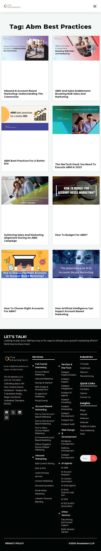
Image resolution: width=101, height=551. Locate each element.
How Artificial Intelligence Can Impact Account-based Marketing (74, 311)
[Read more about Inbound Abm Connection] (24, 60)
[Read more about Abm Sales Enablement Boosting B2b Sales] (76, 60)
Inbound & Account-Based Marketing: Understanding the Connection (23, 93)
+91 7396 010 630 (16, 370)
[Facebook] (6, 412)
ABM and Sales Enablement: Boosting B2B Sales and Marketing (73, 93)
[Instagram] (6, 417)
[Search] (93, 458)
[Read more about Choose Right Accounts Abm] (24, 276)
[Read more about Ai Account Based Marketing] (76, 276)
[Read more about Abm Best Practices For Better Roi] (24, 130)
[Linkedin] (19, 412)
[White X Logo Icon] (13, 412)
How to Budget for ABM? (71, 234)
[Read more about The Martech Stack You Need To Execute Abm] (76, 132)
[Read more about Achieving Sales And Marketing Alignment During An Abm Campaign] (24, 202)
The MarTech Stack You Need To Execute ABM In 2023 (75, 166)
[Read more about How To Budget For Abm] (76, 202)
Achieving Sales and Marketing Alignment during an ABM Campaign (24, 237)
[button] (95, 6)
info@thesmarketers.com (19, 366)
